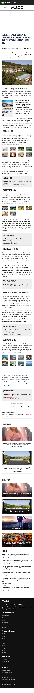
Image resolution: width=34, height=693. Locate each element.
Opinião (4, 625)
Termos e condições (8, 682)
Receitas (4, 627)
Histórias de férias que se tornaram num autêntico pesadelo (17, 527)
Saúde (3, 620)
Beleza (3, 636)
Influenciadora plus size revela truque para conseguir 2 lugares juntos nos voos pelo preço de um (17, 444)
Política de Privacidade (8, 684)
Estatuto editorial (7, 672)
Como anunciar (7, 677)
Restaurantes (6, 615)
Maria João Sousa (18, 446)
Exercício (4, 641)
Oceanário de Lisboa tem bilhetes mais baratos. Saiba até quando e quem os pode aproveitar (17, 561)
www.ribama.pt (12, 397)
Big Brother (5, 623)
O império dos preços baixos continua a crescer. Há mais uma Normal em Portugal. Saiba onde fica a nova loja (17, 580)
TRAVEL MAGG (27, 48)
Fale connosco (6, 670)
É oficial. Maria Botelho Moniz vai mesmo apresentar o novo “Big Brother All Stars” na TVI (17, 567)
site (21, 184)
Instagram (26, 184)
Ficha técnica (5, 675)
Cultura (4, 638)
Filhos (3, 643)
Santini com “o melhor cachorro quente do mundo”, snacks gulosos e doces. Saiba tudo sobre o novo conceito (16, 587)
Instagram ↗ (5, 659)
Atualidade (5, 634)
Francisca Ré (6, 557)
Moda (3, 645)
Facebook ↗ (5, 661)
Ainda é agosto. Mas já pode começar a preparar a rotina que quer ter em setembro (16, 573)
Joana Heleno (6, 575)
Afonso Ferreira (7, 563)
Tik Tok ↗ (4, 664)
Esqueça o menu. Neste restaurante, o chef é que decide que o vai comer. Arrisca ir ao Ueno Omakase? (17, 555)
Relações (4, 648)
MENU (15, 2)
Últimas (4, 551)
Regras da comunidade (8, 679)
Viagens (4, 618)
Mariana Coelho (18, 471)
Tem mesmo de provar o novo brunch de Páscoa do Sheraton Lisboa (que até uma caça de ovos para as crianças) (17, 543)
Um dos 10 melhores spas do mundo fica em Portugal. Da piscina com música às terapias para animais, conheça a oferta (17, 468)
